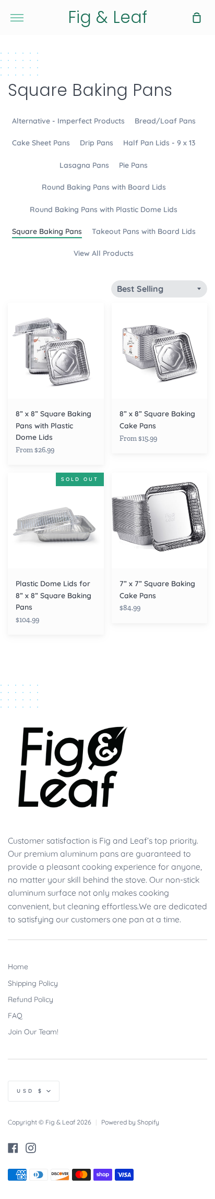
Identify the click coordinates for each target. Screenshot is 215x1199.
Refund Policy (30, 999)
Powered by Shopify (130, 1122)
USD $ (30, 1090)
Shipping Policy (33, 983)
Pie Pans (133, 165)
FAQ (15, 1015)
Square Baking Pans (47, 231)
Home (18, 966)
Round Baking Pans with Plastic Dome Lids (103, 209)
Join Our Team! (33, 1031)
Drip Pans (96, 142)
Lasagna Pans (84, 165)
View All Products (104, 253)
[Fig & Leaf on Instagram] (31, 1148)
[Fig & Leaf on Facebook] (13, 1148)
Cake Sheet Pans (41, 142)
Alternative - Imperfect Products (68, 121)
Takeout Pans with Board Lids (144, 231)
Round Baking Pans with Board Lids (104, 187)
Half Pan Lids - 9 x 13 (159, 142)
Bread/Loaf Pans (165, 121)
